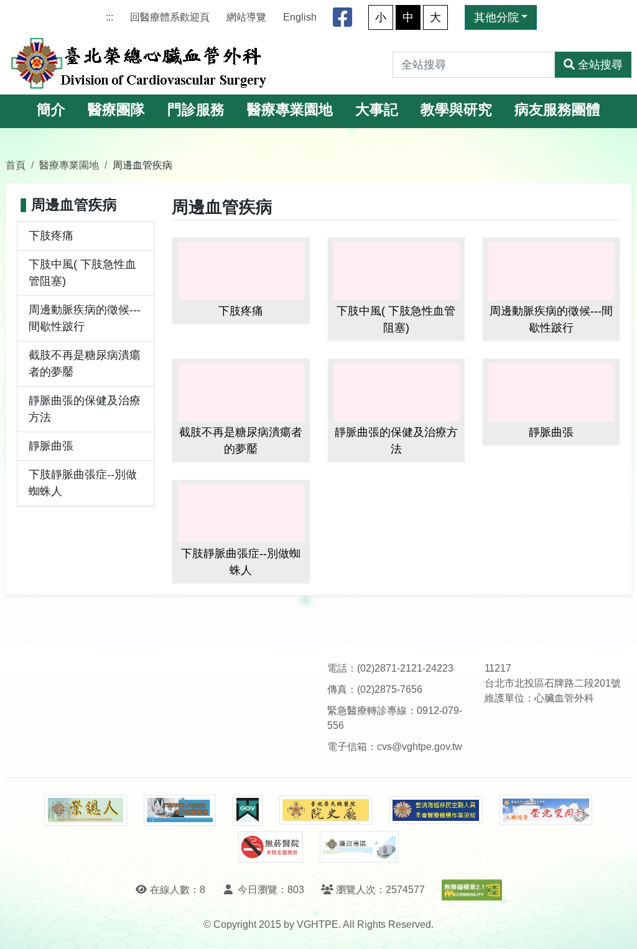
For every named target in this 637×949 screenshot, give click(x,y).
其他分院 (496, 17)
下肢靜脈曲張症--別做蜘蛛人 (83, 483)
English (300, 17)
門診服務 (196, 110)
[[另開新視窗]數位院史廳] (326, 810)
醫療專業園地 (290, 110)
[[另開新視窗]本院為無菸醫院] (270, 847)
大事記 (376, 110)
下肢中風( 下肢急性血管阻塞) (82, 272)
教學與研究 (456, 110)
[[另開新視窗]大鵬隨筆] (546, 810)
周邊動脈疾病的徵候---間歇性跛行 (85, 318)
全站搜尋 (600, 64)
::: (109, 17)
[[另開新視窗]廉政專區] (359, 847)
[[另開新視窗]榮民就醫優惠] (180, 810)
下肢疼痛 (51, 235)
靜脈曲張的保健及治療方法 (85, 409)
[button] (616, 927)
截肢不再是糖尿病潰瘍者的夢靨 (85, 363)
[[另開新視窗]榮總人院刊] (85, 810)
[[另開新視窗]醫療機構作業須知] (436, 810)
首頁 (16, 164)
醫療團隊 (116, 110)
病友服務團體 (557, 110)
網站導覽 (246, 17)
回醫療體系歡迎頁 (170, 17)
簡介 (51, 110)
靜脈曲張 (51, 446)
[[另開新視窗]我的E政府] (247, 810)
